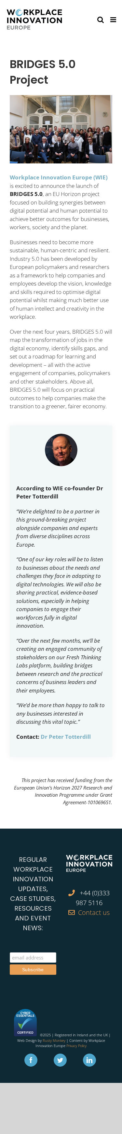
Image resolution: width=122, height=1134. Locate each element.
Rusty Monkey (54, 1040)
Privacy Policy (76, 1045)
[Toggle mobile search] (100, 19)
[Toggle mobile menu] (113, 19)
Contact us (94, 912)
